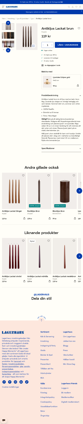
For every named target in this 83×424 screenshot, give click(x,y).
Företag (43, 392)
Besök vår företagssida (54, 2)
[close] (81, 11)
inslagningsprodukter (11, 371)
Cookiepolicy (46, 402)
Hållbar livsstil (68, 359)
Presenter (44, 359)
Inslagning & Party (48, 345)
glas (21, 366)
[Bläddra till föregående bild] (8, 23)
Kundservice (45, 388)
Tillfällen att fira (46, 368)
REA (42, 378)
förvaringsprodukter (10, 366)
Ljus (32, 18)
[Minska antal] (43, 45)
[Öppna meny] (3, 7)
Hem (4, 18)
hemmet (17, 361)
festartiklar (6, 374)
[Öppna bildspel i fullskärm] (33, 45)
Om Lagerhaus (69, 336)
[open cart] (80, 7)
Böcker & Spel (46, 355)
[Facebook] (4, 382)
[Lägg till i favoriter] (79, 28)
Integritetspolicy (47, 397)
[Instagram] (15, 382)
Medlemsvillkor (67, 397)
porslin (27, 366)
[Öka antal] (52, 45)
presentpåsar (7, 369)
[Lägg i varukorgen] (78, 85)
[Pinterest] (10, 382)
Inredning (11, 18)
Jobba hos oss (69, 341)
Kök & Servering (47, 336)
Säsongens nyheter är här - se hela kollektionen (41, 12)
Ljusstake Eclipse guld (61, 77)
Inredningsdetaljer (16, 364)
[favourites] (76, 7)
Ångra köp (44, 415)
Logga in (65, 388)
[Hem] (12, 7)
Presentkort (45, 364)
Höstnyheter (45, 373)
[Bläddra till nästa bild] (8, 50)
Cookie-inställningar (10, 387)
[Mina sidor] (72, 7)
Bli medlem (66, 392)
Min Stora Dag (69, 364)
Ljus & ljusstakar (23, 18)
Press (65, 350)
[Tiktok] (27, 382)
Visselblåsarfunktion (48, 406)
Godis (42, 350)
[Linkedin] (21, 382)
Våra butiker (68, 355)
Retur (42, 411)
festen (5, 364)
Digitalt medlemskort (70, 402)
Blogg (65, 345)
